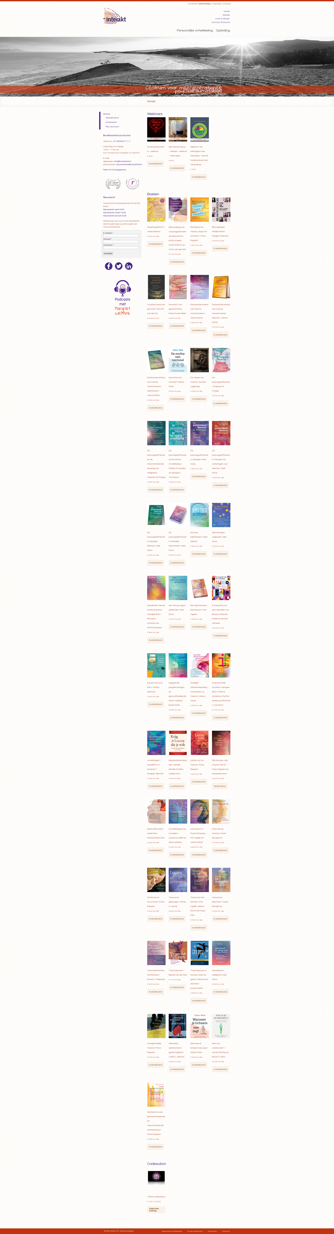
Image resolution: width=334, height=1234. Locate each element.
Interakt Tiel (114, 1231)
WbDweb (130, 1231)
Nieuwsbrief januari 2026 (114, 216)
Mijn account (112, 127)
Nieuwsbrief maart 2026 (114, 213)
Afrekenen (111, 122)
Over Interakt (222, 19)
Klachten (226, 1231)
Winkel (226, 15)
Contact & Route (221, 22)
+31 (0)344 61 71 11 (122, 141)
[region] (167, 67)
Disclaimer (212, 1231)
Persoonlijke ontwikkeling (195, 30)
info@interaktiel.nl (122, 161)
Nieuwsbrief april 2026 (113, 209)
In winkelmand (155, 164)
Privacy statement (195, 1231)
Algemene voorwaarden (172, 1231)
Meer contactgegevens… (115, 170)
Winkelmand (112, 118)
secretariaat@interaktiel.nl (129, 164)
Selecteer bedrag (154, 1210)
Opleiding (223, 30)
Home (227, 11)
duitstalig (226, 4)
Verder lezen (220, 786)
